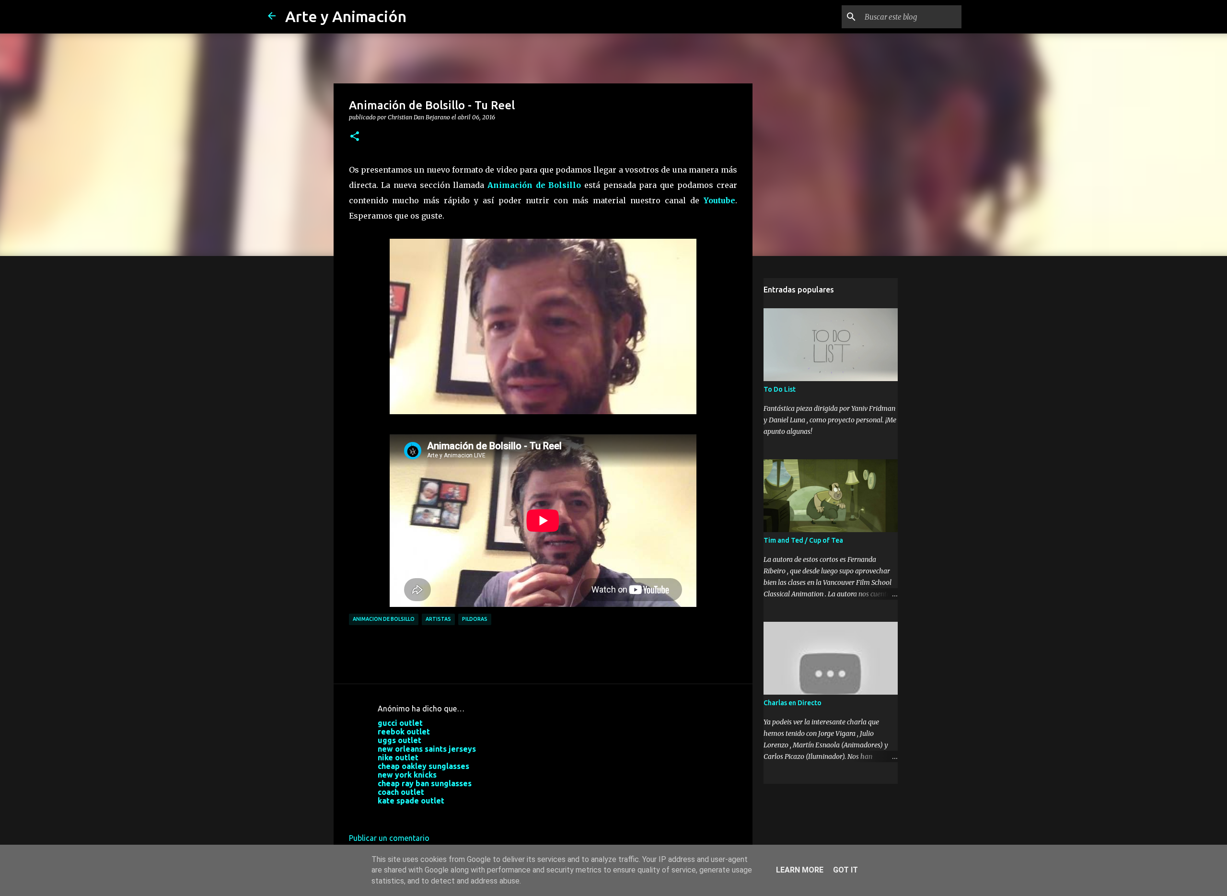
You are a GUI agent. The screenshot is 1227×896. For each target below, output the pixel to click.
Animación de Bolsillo (534, 185)
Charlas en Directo (793, 703)
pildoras (474, 619)
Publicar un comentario (389, 838)
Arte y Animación (345, 16)
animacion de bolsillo (384, 619)
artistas (438, 619)
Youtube (719, 200)
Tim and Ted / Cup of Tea (803, 540)
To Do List (780, 389)
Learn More (799, 869)
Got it (845, 869)
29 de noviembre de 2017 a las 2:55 (438, 815)
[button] (354, 136)
